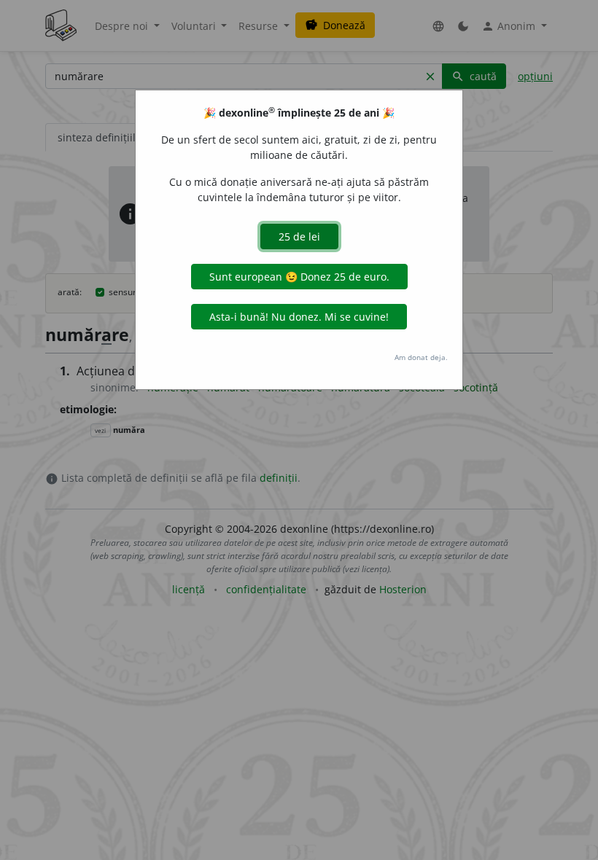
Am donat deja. (421, 357)
